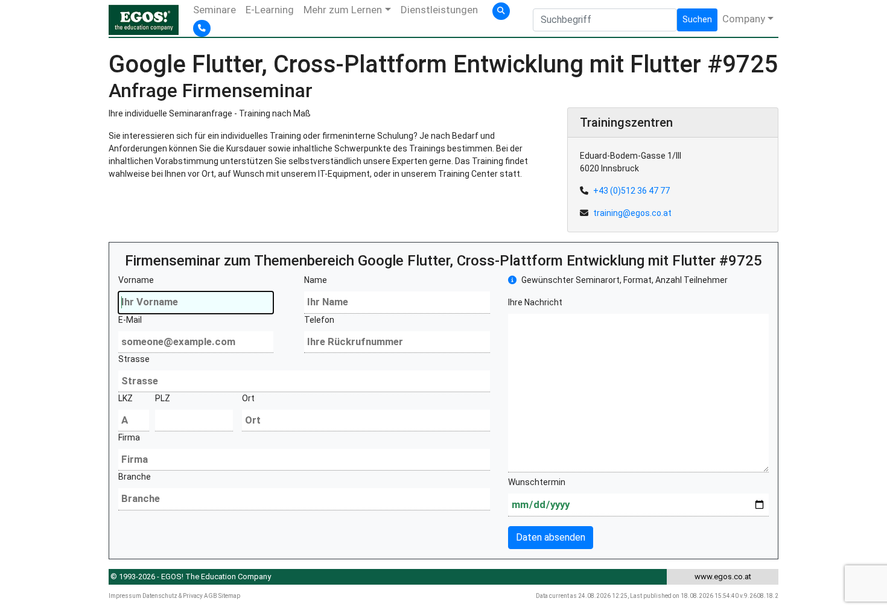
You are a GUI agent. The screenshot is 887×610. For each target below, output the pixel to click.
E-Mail (130, 320)
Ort (248, 398)
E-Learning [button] (270, 10)
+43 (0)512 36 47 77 (631, 190)
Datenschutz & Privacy (172, 596)
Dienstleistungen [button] (439, 10)
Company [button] (743, 19)
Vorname (136, 280)
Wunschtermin (536, 482)
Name (315, 280)
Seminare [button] (214, 10)
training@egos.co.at (632, 213)
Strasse (134, 359)
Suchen (697, 19)
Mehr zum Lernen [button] (343, 10)
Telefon (319, 320)
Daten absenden (550, 537)
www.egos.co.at (723, 576)
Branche (134, 476)
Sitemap (229, 596)
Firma (129, 437)
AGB (210, 596)
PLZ (162, 398)
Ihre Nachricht (535, 302)
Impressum (125, 596)
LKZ (125, 398)
